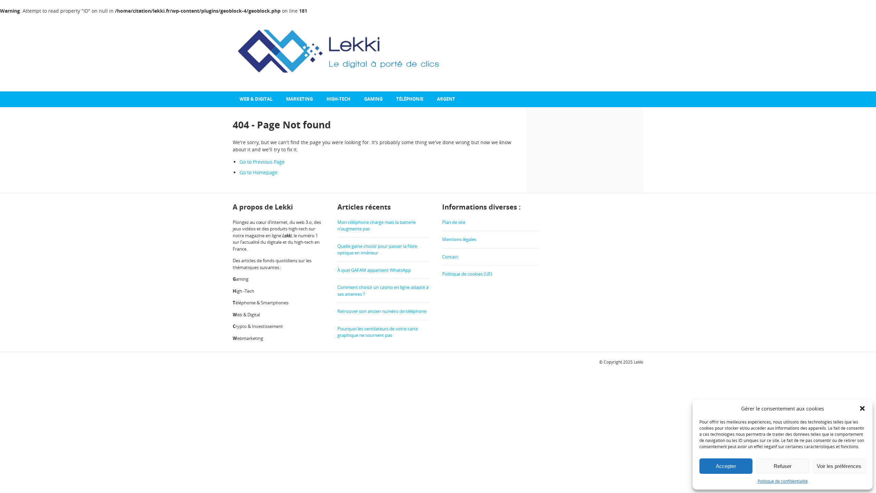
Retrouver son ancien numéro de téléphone (381, 311)
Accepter (726, 466)
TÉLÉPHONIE (409, 99)
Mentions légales (459, 239)
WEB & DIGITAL (256, 99)
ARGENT (446, 99)
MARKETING (299, 99)
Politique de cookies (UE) (467, 274)
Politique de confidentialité (783, 481)
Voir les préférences (839, 466)
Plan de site (453, 222)
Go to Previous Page (262, 162)
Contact (450, 257)
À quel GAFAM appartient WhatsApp (374, 270)
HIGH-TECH (338, 99)
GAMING (373, 99)
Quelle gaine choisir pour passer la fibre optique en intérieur (377, 249)
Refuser (782, 466)
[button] (862, 408)
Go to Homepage (259, 172)
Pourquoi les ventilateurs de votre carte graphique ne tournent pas (377, 332)
